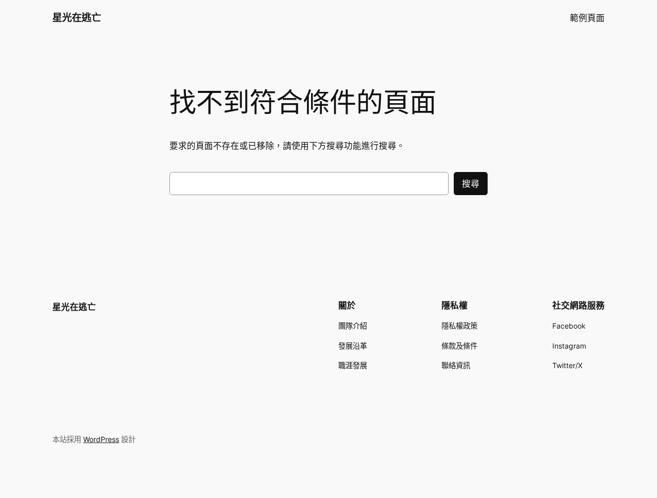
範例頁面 (587, 18)
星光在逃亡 (76, 17)
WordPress (101, 439)
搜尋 (470, 184)
